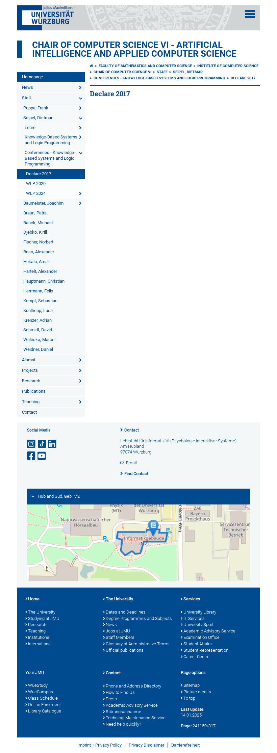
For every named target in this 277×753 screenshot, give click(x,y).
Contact (29, 412)
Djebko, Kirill (35, 232)
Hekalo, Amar (36, 261)
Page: (186, 725)
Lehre (30, 127)
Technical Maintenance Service (136, 717)
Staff (27, 97)
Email (131, 462)
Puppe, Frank (35, 107)
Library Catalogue (44, 710)
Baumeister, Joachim (43, 203)
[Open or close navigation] (250, 14)
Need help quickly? (123, 724)
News (27, 87)
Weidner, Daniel (38, 349)
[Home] (91, 66)
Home (34, 598)
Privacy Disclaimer (146, 745)
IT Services (194, 618)
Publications (34, 391)
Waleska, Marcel (39, 339)
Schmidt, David (37, 329)
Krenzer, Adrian (37, 320)
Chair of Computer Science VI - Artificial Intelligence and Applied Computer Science (134, 49)
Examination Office (201, 637)
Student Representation (205, 650)
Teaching (31, 401)
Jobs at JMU (118, 630)
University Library (199, 612)
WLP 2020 (36, 183)
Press (111, 698)
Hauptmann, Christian (44, 281)
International (40, 643)
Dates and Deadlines (126, 612)
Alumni (28, 359)
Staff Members (120, 637)
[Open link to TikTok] (42, 444)
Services (191, 598)
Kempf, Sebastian (40, 300)
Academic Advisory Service (209, 630)
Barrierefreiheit (185, 745)
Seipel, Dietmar (37, 117)
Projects (30, 370)
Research (31, 380)
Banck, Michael (38, 222)
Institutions (38, 637)
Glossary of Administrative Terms (138, 643)
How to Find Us (120, 692)
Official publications (125, 650)
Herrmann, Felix (38, 290)
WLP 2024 (36, 193)
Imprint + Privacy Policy (99, 745)
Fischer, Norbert (38, 241)
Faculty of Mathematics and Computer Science (145, 66)
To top (189, 698)
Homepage (32, 76)
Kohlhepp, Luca (38, 310)
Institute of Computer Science (227, 66)
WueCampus (40, 691)
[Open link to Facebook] (31, 456)
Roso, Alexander (38, 251)
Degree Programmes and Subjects (139, 618)
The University (41, 612)
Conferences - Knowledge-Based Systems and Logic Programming (50, 158)
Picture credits (197, 691)
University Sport (198, 624)
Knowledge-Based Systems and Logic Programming (51, 139)
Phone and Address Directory (133, 686)
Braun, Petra (35, 212)
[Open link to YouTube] (42, 456)
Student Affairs (197, 643)
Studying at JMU (43, 618)
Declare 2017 (38, 173)
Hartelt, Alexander (40, 271)
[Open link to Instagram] (31, 444)
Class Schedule (43, 698)
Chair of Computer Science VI (122, 72)
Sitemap (191, 685)
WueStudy (38, 685)
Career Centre (196, 656)
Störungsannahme (123, 711)
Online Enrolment (44, 704)
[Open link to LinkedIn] (52, 444)
